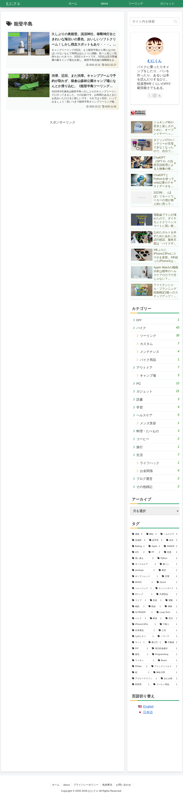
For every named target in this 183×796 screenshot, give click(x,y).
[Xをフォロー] (149, 95)
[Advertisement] (62, 150)
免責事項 (107, 784)
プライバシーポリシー (85, 784)
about (66, 784)
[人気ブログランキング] (138, 112)
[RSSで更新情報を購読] (159, 95)
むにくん (154, 61)
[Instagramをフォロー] (154, 95)
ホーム (56, 784)
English (148, 706)
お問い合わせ (123, 784)
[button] (175, 22)
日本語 (148, 712)
